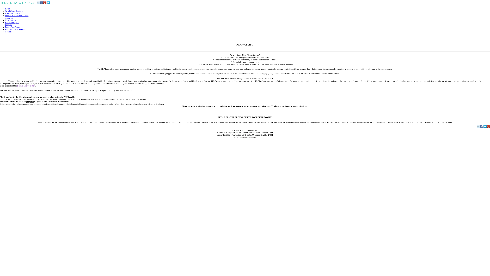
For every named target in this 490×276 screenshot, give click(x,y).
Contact (8, 32)
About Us (9, 18)
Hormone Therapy (12, 13)
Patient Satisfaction (12, 27)
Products (8, 25)
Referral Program (12, 22)
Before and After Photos (15, 29)
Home (7, 9)
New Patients (10, 20)
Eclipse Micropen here (26, 86)
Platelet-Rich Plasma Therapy (17, 16)
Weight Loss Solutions (14, 11)
